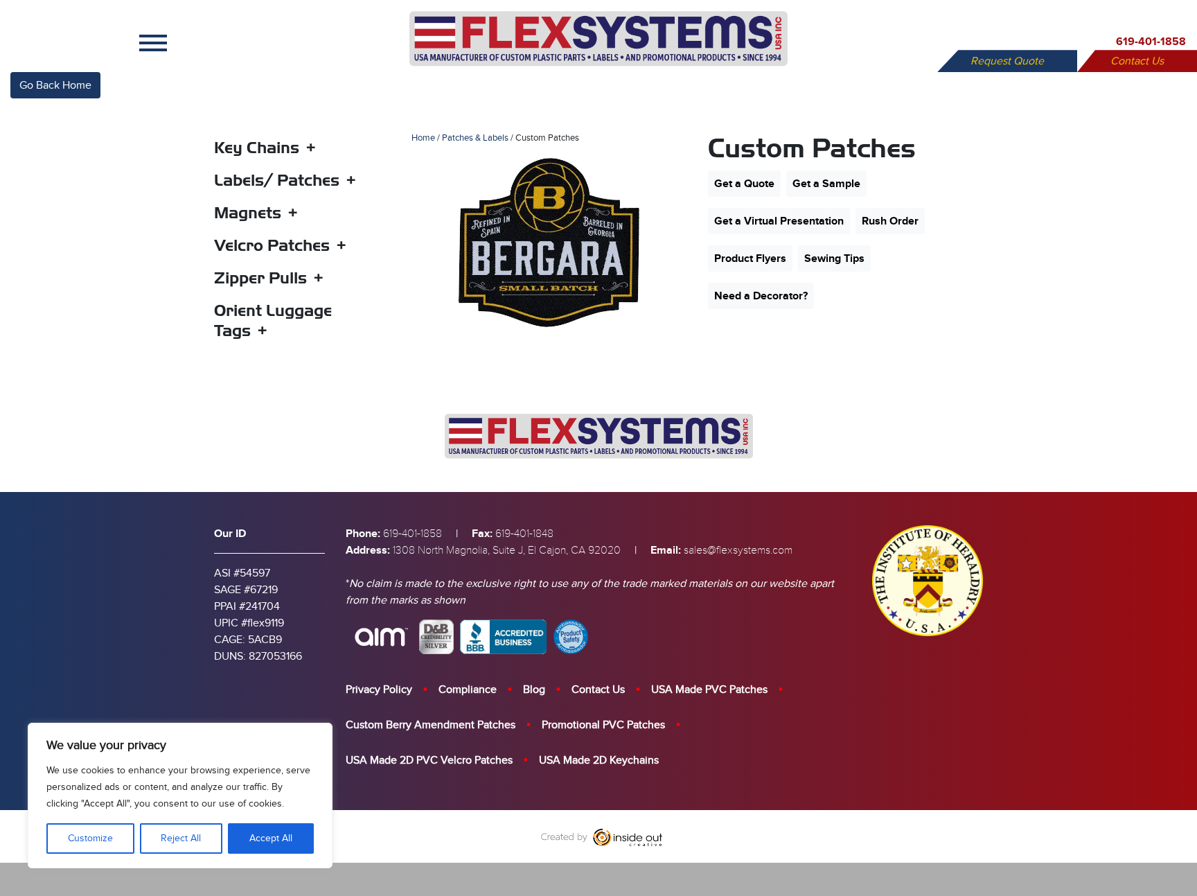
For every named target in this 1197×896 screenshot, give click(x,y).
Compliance (467, 689)
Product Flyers (750, 258)
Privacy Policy (379, 689)
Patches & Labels (475, 137)
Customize (90, 838)
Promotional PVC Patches (603, 725)
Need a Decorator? (761, 296)
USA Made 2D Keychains (599, 760)
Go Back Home (55, 85)
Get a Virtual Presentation (779, 221)
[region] (180, 795)
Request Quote (1007, 61)
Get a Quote (744, 184)
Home (423, 137)
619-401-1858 (1151, 42)
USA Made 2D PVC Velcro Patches (429, 760)
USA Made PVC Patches (709, 689)
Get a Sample (826, 184)
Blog (534, 689)
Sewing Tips (834, 258)
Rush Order (890, 221)
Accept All (270, 838)
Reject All (181, 838)
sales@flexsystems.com (738, 550)
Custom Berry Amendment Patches (430, 725)
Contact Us (1137, 61)
